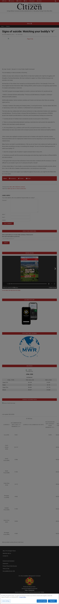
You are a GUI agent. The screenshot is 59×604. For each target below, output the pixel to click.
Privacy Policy (22, 597)
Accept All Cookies (41, 601)
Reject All (52, 601)
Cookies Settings (6, 601)
